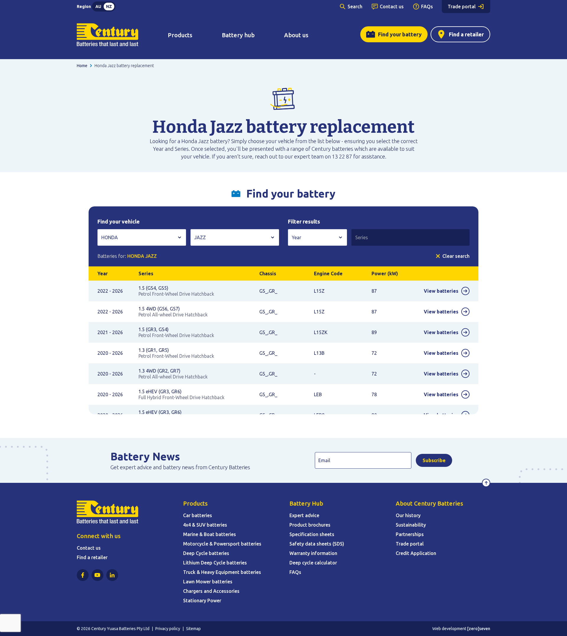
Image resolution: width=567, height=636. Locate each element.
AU (98, 6)
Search (355, 6)
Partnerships (410, 534)
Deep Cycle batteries (206, 553)
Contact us (392, 6)
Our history (408, 515)
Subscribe (434, 460)
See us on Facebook (83, 575)
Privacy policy (167, 628)
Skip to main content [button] (31, 7)
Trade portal (462, 6)
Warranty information (313, 553)
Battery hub (238, 35)
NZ (109, 6)
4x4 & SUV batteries (205, 524)
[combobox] (141, 237)
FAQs (427, 6)
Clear (456, 256)
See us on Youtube (97, 575)
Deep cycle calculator (313, 562)
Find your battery (400, 34)
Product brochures (309, 524)
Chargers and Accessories (211, 591)
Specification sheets (311, 534)
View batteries (441, 291)
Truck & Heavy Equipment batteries (222, 572)
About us (296, 35)
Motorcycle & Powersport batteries (222, 543)
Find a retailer (466, 34)
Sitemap (193, 628)
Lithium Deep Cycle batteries (215, 562)
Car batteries (197, 515)
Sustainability (411, 524)
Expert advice (304, 515)
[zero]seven (478, 628)
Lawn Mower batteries (207, 581)
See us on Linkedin (112, 575)
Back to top (486, 483)
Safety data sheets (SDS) (316, 543)
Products (180, 35)
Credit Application (416, 553)
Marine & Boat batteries (209, 534)
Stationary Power (202, 600)
